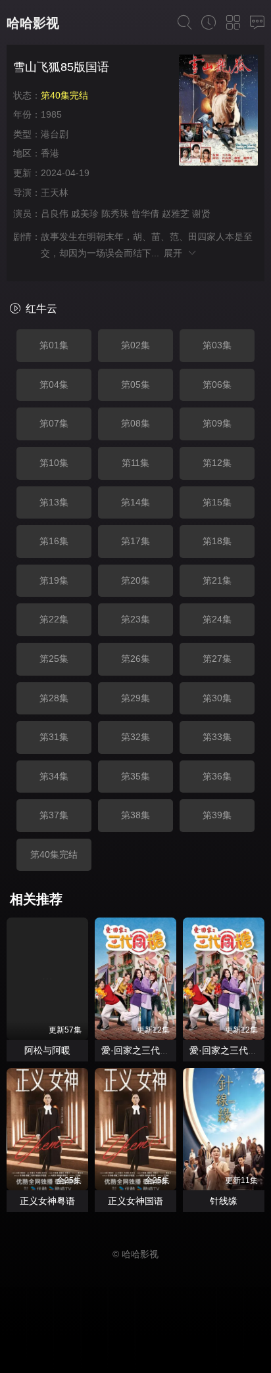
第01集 (53, 345)
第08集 (135, 423)
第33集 (217, 737)
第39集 (217, 815)
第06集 (217, 384)
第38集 (135, 815)
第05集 (135, 384)
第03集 (217, 345)
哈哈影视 (33, 23)
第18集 (217, 541)
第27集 (217, 658)
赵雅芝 (175, 213)
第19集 (53, 580)
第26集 (135, 658)
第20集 (135, 580)
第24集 (217, 619)
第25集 (53, 658)
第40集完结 (54, 854)
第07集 (53, 423)
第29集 (135, 698)
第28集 (53, 698)
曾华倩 (145, 213)
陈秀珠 (115, 213)
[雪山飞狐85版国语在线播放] (218, 112)
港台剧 (54, 134)
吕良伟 (54, 213)
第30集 (217, 698)
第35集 (135, 776)
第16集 (53, 541)
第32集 (135, 737)
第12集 (217, 462)
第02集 (135, 345)
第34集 (53, 776)
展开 (175, 253)
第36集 (217, 776)
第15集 (217, 502)
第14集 (135, 502)
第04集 (53, 384)
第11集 (135, 462)
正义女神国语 (135, 1201)
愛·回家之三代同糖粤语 (149, 1050)
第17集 (135, 541)
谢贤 (201, 213)
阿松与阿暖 (47, 1050)
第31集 (53, 737)
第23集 (135, 619)
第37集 (53, 815)
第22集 (53, 619)
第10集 (53, 462)
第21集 (217, 580)
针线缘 (223, 1201)
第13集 (53, 502)
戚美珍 (85, 213)
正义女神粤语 (47, 1201)
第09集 (217, 423)
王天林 (54, 192)
